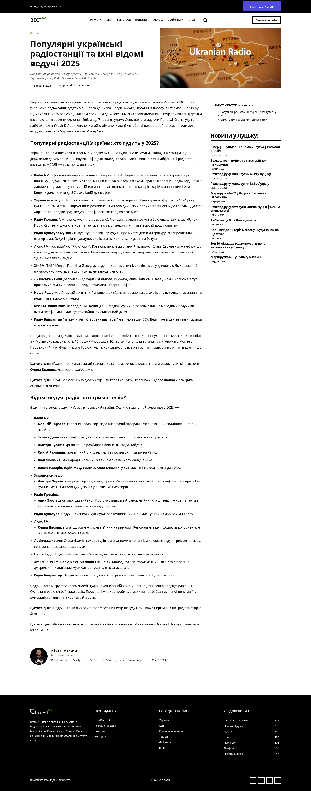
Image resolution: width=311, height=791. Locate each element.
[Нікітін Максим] (39, 658)
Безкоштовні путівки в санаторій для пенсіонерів (239, 162)
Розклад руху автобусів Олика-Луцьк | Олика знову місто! (245, 209)
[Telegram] (63, 665)
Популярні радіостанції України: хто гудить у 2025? (247, 113)
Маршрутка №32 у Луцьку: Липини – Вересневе (238, 195)
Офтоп (34, 33)
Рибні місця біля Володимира (233, 220)
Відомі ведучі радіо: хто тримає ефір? (243, 119)
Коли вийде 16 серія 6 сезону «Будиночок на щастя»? (245, 232)
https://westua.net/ (62, 655)
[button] (205, 20)
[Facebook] (52, 665)
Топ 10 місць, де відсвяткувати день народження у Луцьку (238, 245)
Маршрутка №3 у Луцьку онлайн (236, 257)
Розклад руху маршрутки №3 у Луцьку (240, 183)
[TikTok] (68, 665)
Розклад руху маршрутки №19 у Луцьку (241, 174)
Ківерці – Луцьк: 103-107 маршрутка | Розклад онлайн (245, 149)
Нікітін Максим (77, 85)
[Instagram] (58, 665)
